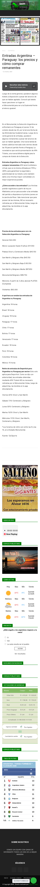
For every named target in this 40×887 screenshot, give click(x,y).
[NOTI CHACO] (20, 5)
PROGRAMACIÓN (29, 878)
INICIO (6, 878)
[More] (25, 76)
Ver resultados (20, 654)
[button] (3, 13)
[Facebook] (4, 76)
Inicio (3, 51)
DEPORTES (11, 51)
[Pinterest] (14, 76)
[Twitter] (9, 76)
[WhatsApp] (20, 76)
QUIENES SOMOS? (15, 878)
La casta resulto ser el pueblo (18, 644)
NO (8, 641)
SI (8, 637)
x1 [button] (34, 86)
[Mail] (20, 869)
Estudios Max (33, 884)
